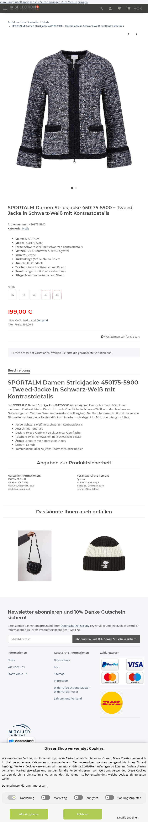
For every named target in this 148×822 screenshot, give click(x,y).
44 (58, 295)
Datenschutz (62, 660)
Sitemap (59, 674)
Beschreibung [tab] (19, 370)
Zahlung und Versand (68, 698)
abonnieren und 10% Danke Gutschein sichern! (106, 639)
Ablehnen (82, 814)
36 (14, 295)
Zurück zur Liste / (17, 22)
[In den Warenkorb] (11, 45)
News (11, 660)
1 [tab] (72, 188)
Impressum (61, 680)
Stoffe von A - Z (17, 674)
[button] (101, 8)
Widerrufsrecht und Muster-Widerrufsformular (72, 690)
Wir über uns (16, 667)
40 (36, 295)
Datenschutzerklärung (75, 626)
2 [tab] (76, 188)
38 (25, 295)
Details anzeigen (128, 817)
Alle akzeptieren (29, 814)
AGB (56, 667)
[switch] (12, 797)
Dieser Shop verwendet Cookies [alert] (74, 748)
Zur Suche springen (48, 2)
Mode (25, 228)
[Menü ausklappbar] (5, 6)
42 (47, 295)
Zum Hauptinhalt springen (17, 2)
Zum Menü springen (74, 2)
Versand (42, 320)
